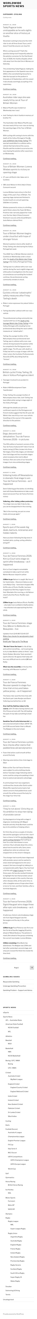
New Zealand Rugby (17, 1257)
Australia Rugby (16, 1241)
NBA (9, 1052)
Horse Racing (10, 1182)
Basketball (9, 1048)
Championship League (16, 1136)
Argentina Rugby (16, 1237)
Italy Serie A (12, 1149)
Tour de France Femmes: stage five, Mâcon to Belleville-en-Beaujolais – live (17, 626)
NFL (9, 1032)
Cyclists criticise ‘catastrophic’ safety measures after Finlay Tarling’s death (17, 295)
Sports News (7, 1017)
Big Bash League (16, 1079)
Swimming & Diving (13, 1290)
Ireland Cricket (13, 1100)
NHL (9, 1193)
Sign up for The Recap (20, 641)
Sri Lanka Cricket (14, 1112)
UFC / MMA (12, 1068)
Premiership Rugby (17, 1261)
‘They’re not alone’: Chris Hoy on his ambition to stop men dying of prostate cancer (18, 812)
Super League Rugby (18, 1229)
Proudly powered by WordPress (13, 1314)
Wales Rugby (15, 1281)
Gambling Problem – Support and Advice (17, 990)
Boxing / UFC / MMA (13, 1061)
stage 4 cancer (18, 870)
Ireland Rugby (15, 1253)
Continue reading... (10, 89)
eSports (6, 1012)
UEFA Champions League (19, 1160)
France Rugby (15, 1249)
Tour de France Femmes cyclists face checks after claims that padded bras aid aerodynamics (18, 745)
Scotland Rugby (16, 1269)
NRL (12, 1225)
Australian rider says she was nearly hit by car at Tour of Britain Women (16, 100)
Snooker (9, 1286)
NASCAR (11, 1209)
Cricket (8, 1073)
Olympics (9, 1214)
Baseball (9, 1040)
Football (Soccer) (12, 1129)
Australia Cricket (14, 1076)
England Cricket (14, 1084)
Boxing (10, 1064)
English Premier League (16, 1141)
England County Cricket (19, 1087)
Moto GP (11, 1205)
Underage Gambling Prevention (14, 986)
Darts (8, 1125)
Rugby (8, 1218)
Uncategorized (8, 1300)
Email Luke (7, 641)
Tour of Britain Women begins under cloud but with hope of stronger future (17, 236)
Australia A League (15, 1132)
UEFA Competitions (15, 1157)
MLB (9, 1044)
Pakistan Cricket (14, 1108)
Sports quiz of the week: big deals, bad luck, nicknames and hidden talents (17, 530)
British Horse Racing (15, 1185)
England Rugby (15, 1245)
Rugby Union (12, 1233)
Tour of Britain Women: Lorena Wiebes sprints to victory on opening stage (17, 169)
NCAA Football (13, 1028)
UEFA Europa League (18, 1164)
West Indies (12, 1116)
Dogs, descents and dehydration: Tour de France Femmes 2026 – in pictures (16, 436)
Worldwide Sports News (13, 5)
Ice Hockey (9, 1190)
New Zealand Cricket (15, 1104)
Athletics (9, 1036)
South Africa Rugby (17, 1273)
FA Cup (10, 1145)
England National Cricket (19, 1091)
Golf (7, 1173)
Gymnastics (10, 1177)
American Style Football (14, 1024)
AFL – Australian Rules (14, 1020)
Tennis (8, 1295)
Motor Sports (10, 1198)
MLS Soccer (12, 1153)
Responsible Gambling (11, 982)
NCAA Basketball (14, 1056)
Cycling (8, 1121)
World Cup (12, 1169)
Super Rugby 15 (16, 1277)
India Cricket (12, 1096)
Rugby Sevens (15, 1265)
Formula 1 (11, 1201)
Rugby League (13, 1221)
